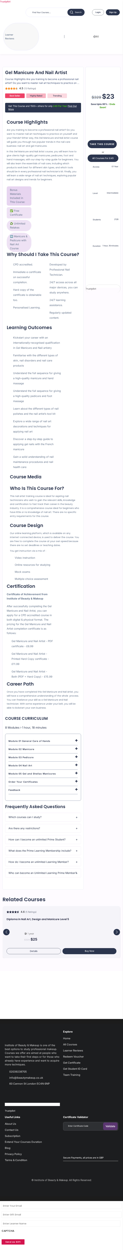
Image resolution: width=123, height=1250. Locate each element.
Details (33, 951)
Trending (57, 95)
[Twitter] (20, 1093)
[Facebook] (9, 1093)
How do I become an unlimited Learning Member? (38, 861)
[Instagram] (32, 1093)
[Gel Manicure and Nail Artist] (103, 77)
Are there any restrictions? (24, 828)
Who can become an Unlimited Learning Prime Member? (42, 873)
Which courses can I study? (24, 817)
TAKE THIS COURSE (102, 144)
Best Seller (15, 95)
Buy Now (89, 951)
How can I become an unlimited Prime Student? (37, 839)
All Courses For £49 (103, 158)
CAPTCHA (8, 1231)
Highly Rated (36, 95)
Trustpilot (5, 1)
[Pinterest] (43, 1093)
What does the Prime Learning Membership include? (39, 850)
